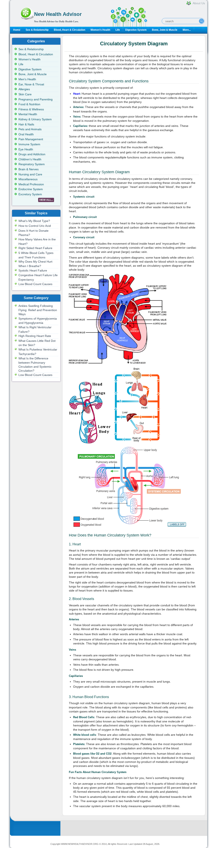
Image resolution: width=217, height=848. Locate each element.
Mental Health (27, 114)
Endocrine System (30, 189)
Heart (76, 93)
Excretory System (30, 194)
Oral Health (26, 134)
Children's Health (29, 159)
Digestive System (136, 29)
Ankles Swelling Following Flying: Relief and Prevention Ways (37, 310)
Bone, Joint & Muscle (164, 29)
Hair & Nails (26, 124)
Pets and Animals (30, 129)
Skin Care (25, 94)
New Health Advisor (58, 14)
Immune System (29, 144)
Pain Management (30, 139)
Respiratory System (31, 164)
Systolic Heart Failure (32, 270)
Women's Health (100, 29)
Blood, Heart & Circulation (69, 29)
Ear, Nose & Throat (31, 84)
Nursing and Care (30, 174)
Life (117, 29)
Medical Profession (31, 184)
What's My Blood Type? (34, 221)
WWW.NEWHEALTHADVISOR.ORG (80, 844)
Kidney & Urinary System (35, 119)
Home (16, 29)
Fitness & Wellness (31, 109)
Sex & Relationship (37, 29)
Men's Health (27, 79)
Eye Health (25, 149)
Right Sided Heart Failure (35, 248)
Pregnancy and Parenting (35, 99)
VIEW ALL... (46, 199)
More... (187, 29)
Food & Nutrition (29, 104)
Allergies (24, 89)
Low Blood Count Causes (35, 284)
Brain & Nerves (28, 169)
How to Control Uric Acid (34, 225)
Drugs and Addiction (31, 154)
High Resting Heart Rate (34, 336)
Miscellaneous (28, 179)
